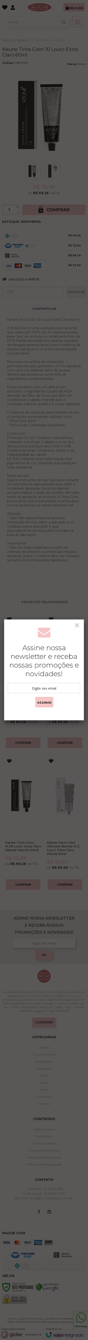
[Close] (78, 626)
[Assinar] (44, 702)
